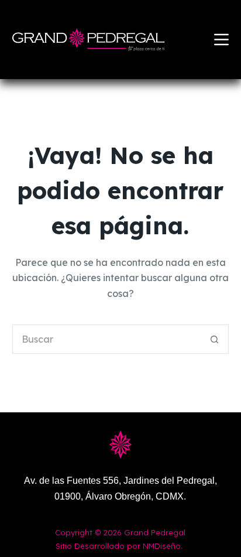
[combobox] (107, 339)
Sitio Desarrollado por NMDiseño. (119, 546)
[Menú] (221, 39)
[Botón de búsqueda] (214, 339)
